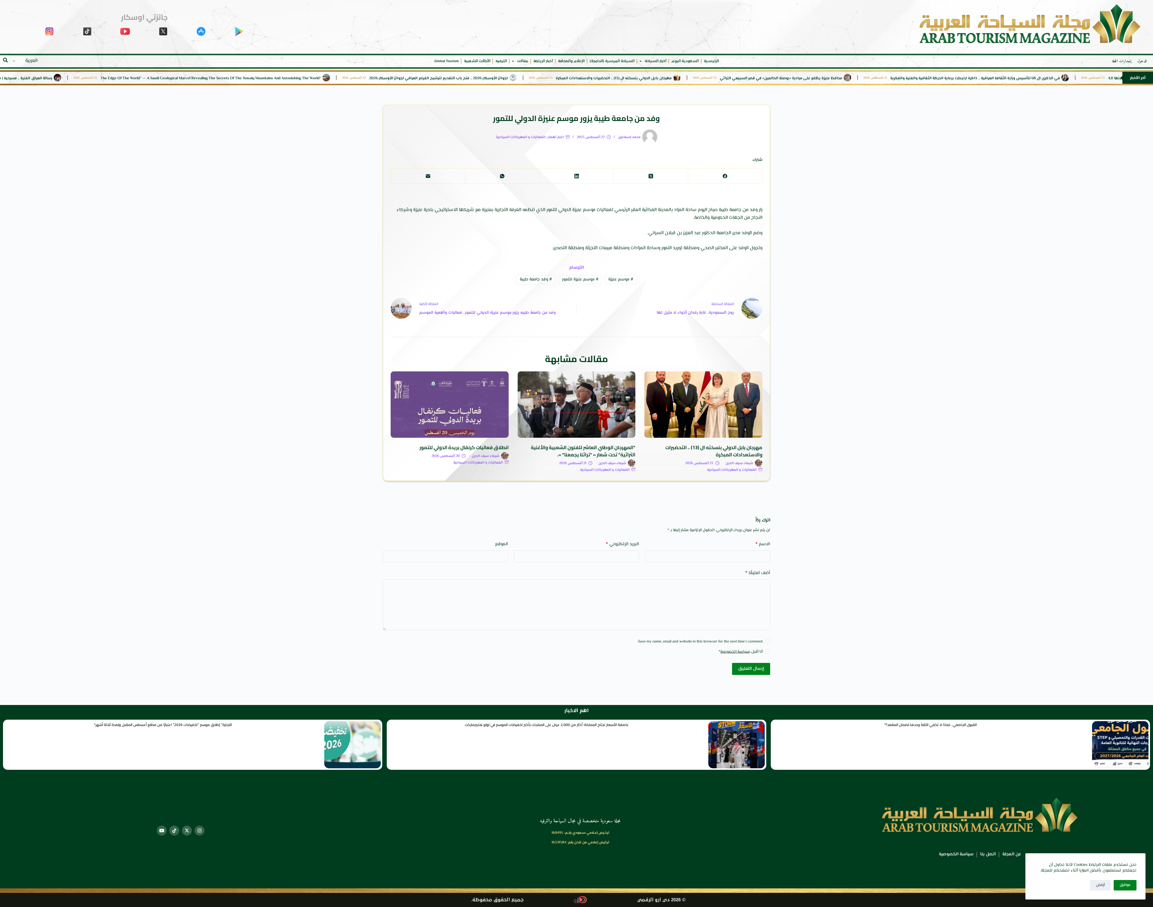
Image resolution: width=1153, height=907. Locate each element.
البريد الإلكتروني (622, 544)
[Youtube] (162, 831)
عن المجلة (1011, 854)
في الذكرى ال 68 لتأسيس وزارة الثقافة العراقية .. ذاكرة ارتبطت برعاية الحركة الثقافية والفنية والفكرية (1035, 78)
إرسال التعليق (751, 668)
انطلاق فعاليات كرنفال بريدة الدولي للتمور (464, 447)
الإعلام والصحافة (571, 61)
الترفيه (501, 61)
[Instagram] (199, 831)
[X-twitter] (187, 831)
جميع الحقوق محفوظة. (497, 900)
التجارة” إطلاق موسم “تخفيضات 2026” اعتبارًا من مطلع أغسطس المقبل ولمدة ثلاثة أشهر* (163, 724)
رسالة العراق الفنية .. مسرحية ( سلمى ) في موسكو (69, 78)
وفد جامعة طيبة (536, 279)
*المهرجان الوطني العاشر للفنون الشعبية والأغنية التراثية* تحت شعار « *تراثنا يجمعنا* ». (583, 451)
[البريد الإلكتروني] (428, 176)
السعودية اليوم (685, 61)
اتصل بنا (988, 854)
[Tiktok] (174, 831)
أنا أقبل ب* (741, 652)
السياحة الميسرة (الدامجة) (612, 61)
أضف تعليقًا (757, 573)
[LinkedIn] (576, 176)
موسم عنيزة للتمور (580, 279)
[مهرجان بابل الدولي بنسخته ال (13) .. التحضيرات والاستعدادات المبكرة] (703, 404)
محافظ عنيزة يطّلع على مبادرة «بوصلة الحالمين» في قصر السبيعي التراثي (840, 78)
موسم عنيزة (620, 279)
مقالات (522, 61)
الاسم (762, 544)
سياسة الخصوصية (734, 652)
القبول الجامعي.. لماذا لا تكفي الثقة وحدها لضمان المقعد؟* (930, 724)
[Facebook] (725, 176)
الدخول (1142, 61)
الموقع (501, 544)
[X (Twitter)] (650, 176)
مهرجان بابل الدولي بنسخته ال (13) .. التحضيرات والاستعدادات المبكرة (673, 78)
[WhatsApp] (502, 176)
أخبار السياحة (655, 61)
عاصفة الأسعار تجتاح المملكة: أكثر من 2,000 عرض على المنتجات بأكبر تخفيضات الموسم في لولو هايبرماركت (547, 724)
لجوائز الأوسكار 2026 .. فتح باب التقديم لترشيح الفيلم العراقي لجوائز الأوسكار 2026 (498, 78)
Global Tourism (446, 61)
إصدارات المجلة (1121, 61)
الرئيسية (711, 61)
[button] (5, 60)
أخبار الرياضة (543, 61)
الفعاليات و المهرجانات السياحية (520, 137)
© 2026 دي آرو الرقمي (661, 900)
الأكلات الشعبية (477, 61)
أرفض (1100, 885)
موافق (1125, 885)
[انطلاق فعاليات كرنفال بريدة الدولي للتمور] (450, 404)
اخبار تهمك (555, 137)
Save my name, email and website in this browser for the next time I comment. (700, 642)
